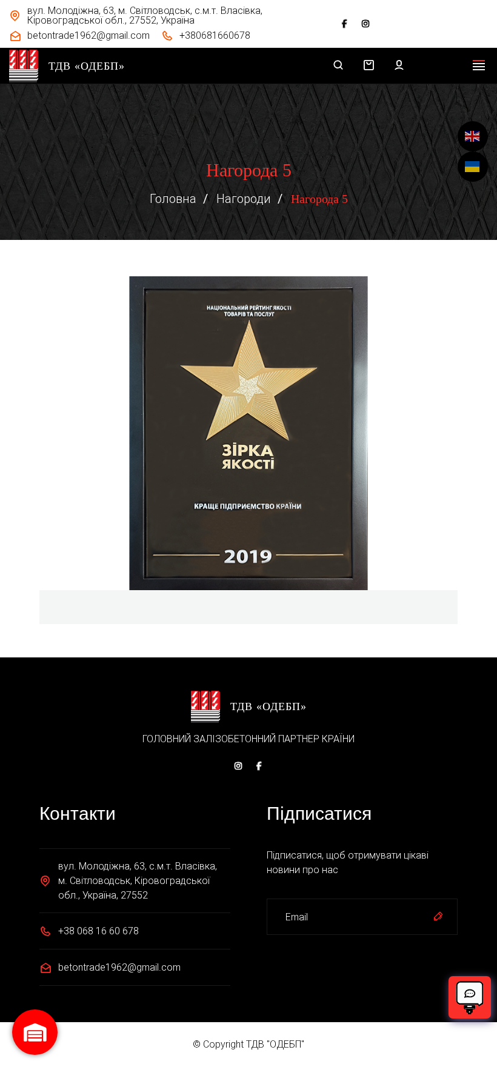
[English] (473, 136)
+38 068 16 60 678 (98, 931)
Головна (173, 198)
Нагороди (243, 198)
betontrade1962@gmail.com (119, 967)
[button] (368, 66)
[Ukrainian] (473, 166)
